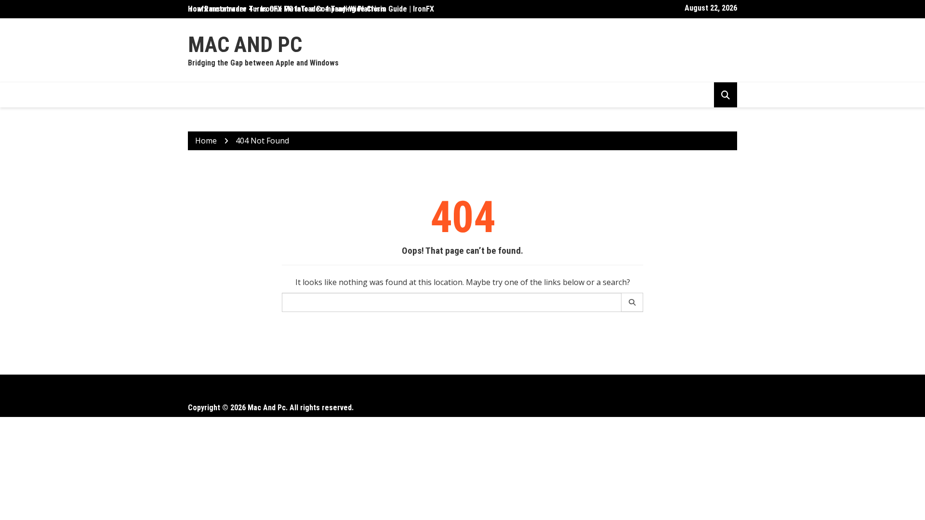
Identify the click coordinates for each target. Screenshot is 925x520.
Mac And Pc (245, 44)
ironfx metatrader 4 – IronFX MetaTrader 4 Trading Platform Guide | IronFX (311, 8)
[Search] (632, 302)
